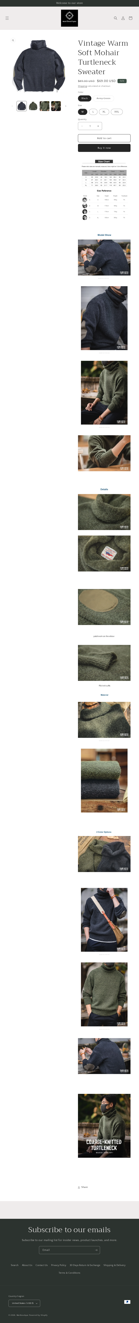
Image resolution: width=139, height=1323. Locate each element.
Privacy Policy (58, 1265)
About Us (27, 1265)
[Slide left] (12, 106)
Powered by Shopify (38, 1315)
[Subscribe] (96, 1250)
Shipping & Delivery (114, 1265)
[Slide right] (66, 106)
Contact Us (42, 1265)
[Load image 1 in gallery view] (22, 106)
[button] (7, 18)
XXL (116, 111)
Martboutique (22, 1315)
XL (104, 111)
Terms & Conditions (69, 1273)
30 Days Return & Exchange (85, 1265)
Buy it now (104, 147)
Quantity (82, 119)
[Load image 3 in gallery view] (44, 106)
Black (85, 98)
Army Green (105, 99)
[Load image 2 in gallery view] (33, 106)
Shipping (82, 86)
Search (15, 1265)
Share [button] (84, 1187)
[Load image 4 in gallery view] (56, 106)
